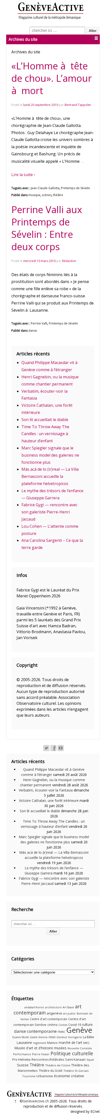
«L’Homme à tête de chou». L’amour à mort (51, 78)
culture (87, 1024)
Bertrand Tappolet (78, 105)
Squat (90, 1059)
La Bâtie (88, 1037)
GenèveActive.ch (36, 1101)
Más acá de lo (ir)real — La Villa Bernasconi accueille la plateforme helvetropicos (50, 476)
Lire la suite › (23, 174)
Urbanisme (44, 1076)
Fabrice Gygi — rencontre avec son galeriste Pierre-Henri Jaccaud (49, 512)
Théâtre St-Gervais (75, 1071)
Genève (79, 1030)
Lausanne (24, 1042)
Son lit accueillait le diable (44, 419)
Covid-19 (74, 1024)
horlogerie (75, 1037)
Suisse (23, 1064)
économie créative (69, 1075)
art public (69, 1013)
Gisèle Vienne (39, 1037)
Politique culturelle (72, 1053)
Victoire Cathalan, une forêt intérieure (49, 800)
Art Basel (68, 1007)
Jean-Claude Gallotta (45, 188)
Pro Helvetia (21, 1059)
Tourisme (28, 1076)
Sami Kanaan (75, 1059)
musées (60, 1047)
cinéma (52, 1025)
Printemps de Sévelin (75, 188)
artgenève (54, 1013)
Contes (62, 1025)
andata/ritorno (34, 1007)
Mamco (52, 1043)
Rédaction (69, 261)
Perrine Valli (39, 323)
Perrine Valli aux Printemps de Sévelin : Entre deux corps (46, 228)
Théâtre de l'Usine (57, 1065)
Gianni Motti (20, 1037)
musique (34, 195)
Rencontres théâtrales (48, 1059)
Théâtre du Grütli (50, 1071)
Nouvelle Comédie (80, 1048)
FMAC (61, 1031)
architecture (53, 1007)
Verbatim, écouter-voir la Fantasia (46, 790)
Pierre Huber (41, 1054)
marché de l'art (70, 1042)
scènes (47, 195)
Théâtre (37, 1065)
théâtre (58, 195)
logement (39, 1043)
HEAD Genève (58, 1037)
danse (32, 330)
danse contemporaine (35, 1031)
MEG (86, 1043)
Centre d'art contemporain (48, 1019)
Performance (22, 1054)
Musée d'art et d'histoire (33, 1048)
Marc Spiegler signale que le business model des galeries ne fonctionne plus (50, 455)
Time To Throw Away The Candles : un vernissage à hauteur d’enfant (45, 434)
